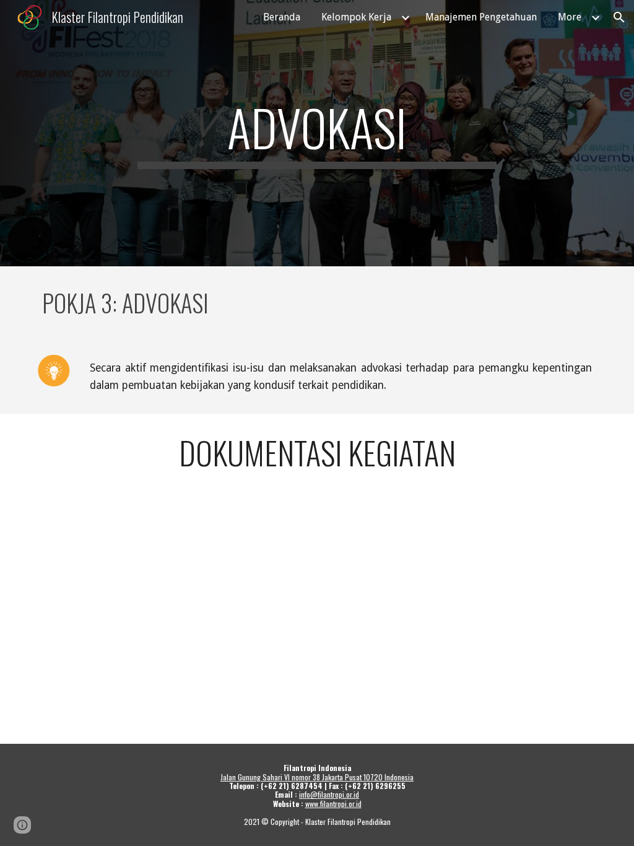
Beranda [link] (281, 17)
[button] (619, 17)
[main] (316, 133)
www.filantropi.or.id (333, 803)
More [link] (569, 17)
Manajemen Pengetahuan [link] (481, 17)
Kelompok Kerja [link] (356, 17)
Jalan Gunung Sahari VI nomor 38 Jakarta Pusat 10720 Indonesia (317, 777)
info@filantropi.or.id (329, 794)
